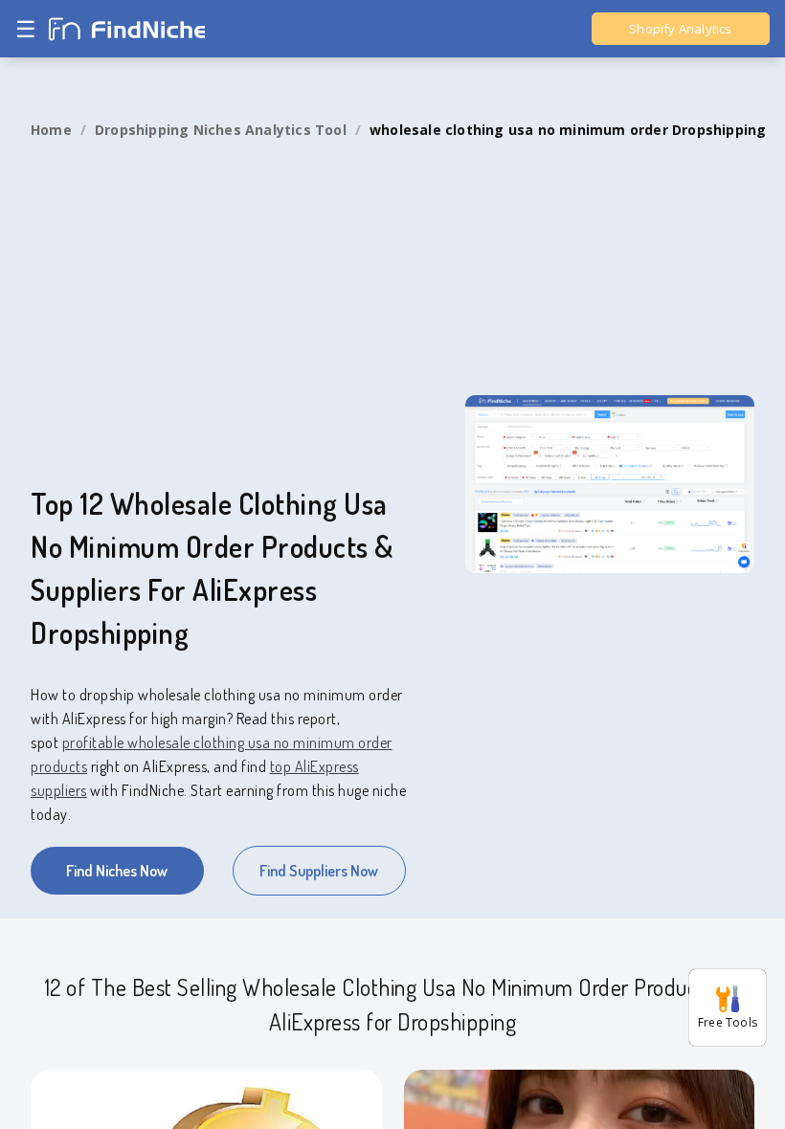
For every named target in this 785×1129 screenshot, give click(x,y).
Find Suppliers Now (318, 870)
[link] (51, 130)
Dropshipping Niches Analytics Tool (221, 130)
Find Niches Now (117, 870)
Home (51, 130)
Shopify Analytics (680, 28)
